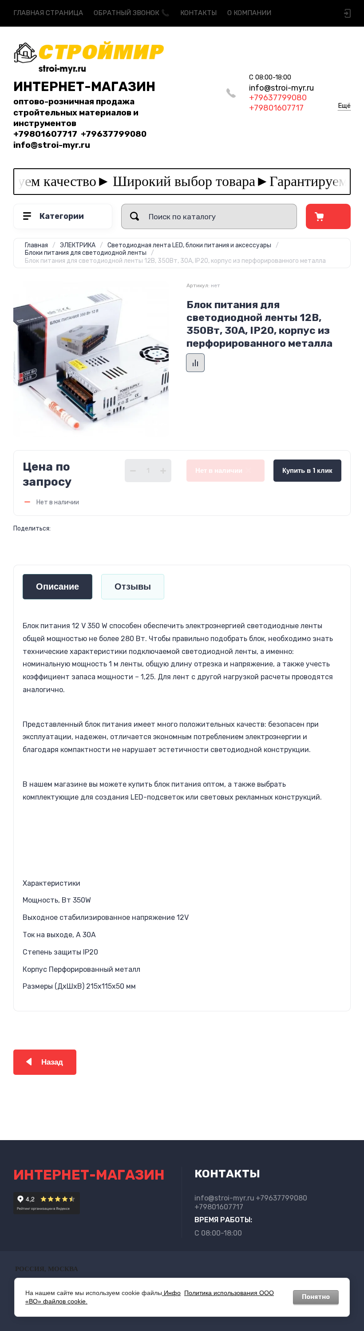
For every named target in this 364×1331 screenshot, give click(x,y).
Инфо (171, 1292)
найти (134, 216)
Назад (52, 1062)
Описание (57, 587)
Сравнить (195, 363)
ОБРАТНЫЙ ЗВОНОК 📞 (132, 13)
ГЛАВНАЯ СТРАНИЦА (48, 13)
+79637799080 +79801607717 (281, 98)
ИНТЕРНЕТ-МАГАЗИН (84, 86)
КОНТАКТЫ (198, 13)
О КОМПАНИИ (249, 13)
